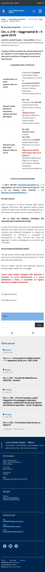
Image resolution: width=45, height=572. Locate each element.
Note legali (13, 560)
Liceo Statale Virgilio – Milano (17, 11)
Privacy (3, 560)
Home (3, 19)
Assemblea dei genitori (17, 19)
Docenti (8, 350)
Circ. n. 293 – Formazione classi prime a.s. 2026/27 (22, 424)
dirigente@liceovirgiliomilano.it (13, 531)
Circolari (8, 389)
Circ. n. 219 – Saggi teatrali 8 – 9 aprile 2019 (21, 33)
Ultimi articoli (8, 343)
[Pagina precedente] (12, 333)
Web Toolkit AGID (14, 567)
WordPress (15, 562)
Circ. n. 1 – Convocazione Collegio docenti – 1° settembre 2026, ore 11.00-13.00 (21, 359)
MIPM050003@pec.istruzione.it (13, 521)
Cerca (5, 316)
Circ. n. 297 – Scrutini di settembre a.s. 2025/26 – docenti (20, 379)
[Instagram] (16, 546)
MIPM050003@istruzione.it (12, 526)
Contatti (22, 560)
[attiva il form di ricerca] (34, 11)
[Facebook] (4, 546)
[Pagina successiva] (33, 333)
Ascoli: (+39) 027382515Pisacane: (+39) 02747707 (11, 498)
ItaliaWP (13, 564)
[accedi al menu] (40, 11)
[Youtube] (10, 546)
